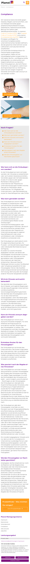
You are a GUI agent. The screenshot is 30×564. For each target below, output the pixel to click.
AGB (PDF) (4, 531)
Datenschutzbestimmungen (9, 541)
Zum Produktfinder (14, 509)
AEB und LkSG (5, 528)
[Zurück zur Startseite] (7, 2)
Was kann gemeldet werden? (14, 135)
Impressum (4, 520)
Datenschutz (4, 522)
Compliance (4, 526)
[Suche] (24, 2)
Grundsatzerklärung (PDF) (10, 37)
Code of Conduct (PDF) (9, 33)
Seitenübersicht (5, 524)
